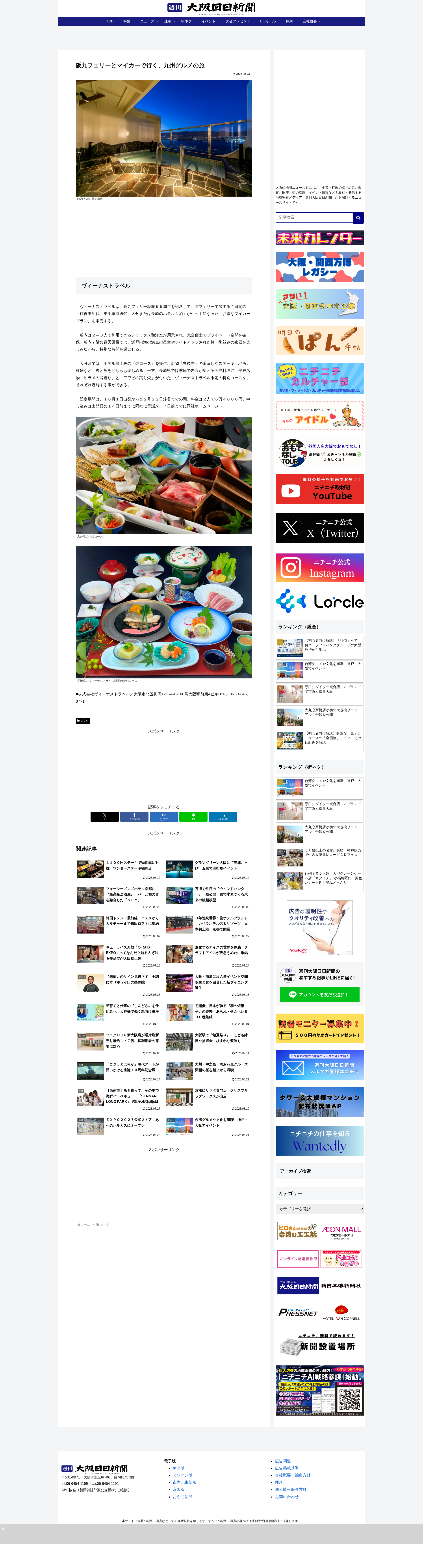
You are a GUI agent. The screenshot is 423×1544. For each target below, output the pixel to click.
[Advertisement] (164, 766)
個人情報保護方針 (291, 1489)
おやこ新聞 (183, 1497)
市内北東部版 (185, 1482)
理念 (279, 1482)
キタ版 (179, 1468)
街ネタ (85, 720)
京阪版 (179, 1489)
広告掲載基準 (287, 1468)
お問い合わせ (287, 1497)
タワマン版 (183, 1475)
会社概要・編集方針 (293, 1475)
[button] (358, 218)
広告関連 (283, 1461)
